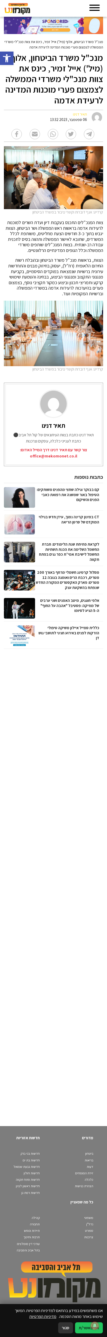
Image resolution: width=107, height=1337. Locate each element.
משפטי (88, 1218)
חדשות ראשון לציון (28, 1186)
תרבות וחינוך (31, 1237)
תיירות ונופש (32, 1230)
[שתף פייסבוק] (16, 134)
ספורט (89, 1230)
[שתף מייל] (35, 134)
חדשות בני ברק (30, 1153)
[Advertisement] (53, 882)
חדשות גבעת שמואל (27, 1166)
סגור (65, 1328)
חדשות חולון (32, 1173)
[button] (7, 58)
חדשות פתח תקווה (28, 1179)
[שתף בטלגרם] (89, 134)
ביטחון (89, 1153)
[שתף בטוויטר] (71, 134)
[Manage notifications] (95, 1326)
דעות (90, 1166)
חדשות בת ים (31, 1160)
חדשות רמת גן (30, 1193)
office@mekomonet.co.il (53, 456)
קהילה (36, 1218)
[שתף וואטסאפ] (53, 134)
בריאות (89, 1160)
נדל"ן (89, 1224)
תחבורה (35, 1224)
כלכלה (89, 1179)
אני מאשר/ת (89, 1328)
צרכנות (88, 1237)
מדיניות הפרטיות (42, 1316)
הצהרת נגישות (84, 1186)
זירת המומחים (84, 1173)
